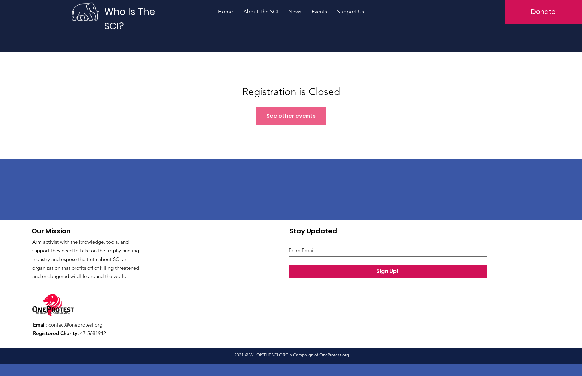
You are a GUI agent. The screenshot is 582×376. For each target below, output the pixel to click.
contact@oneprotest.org (75, 324)
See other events (291, 116)
